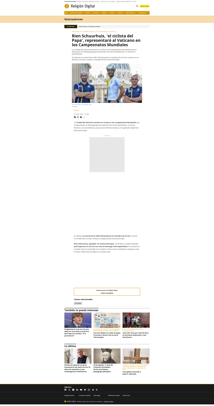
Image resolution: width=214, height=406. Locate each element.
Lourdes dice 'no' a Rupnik (108, 1)
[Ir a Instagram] (73, 390)
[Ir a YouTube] (81, 390)
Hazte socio (126, 395)
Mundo (112, 13)
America (104, 13)
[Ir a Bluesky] (85, 390)
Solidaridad (142, 13)
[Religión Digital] (80, 6)
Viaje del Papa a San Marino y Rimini (89, 26)
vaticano (78, 303)
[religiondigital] (70, 401)
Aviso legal (96, 395)
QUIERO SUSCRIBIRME (107, 293)
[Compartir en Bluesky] (81, 117)
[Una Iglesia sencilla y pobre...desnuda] (136, 356)
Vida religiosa (130, 13)
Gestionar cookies (108, 401)
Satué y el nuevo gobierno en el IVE (126, 1)
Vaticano (96, 13)
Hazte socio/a (144, 6)
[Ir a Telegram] (93, 390)
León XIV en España (76, 13)
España (87, 13)
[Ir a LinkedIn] (77, 390)
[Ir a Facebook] (65, 390)
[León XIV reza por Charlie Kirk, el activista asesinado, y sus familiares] (136, 320)
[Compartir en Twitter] (78, 117)
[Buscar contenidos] (136, 6)
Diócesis (120, 13)
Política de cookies (114, 395)
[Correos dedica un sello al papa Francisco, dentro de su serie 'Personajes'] (107, 320)
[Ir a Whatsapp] (89, 390)
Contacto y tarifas (84, 395)
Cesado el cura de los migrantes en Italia (88, 1)
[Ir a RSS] (97, 390)
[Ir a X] (69, 390)
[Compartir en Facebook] (75, 117)
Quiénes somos (69, 395)
